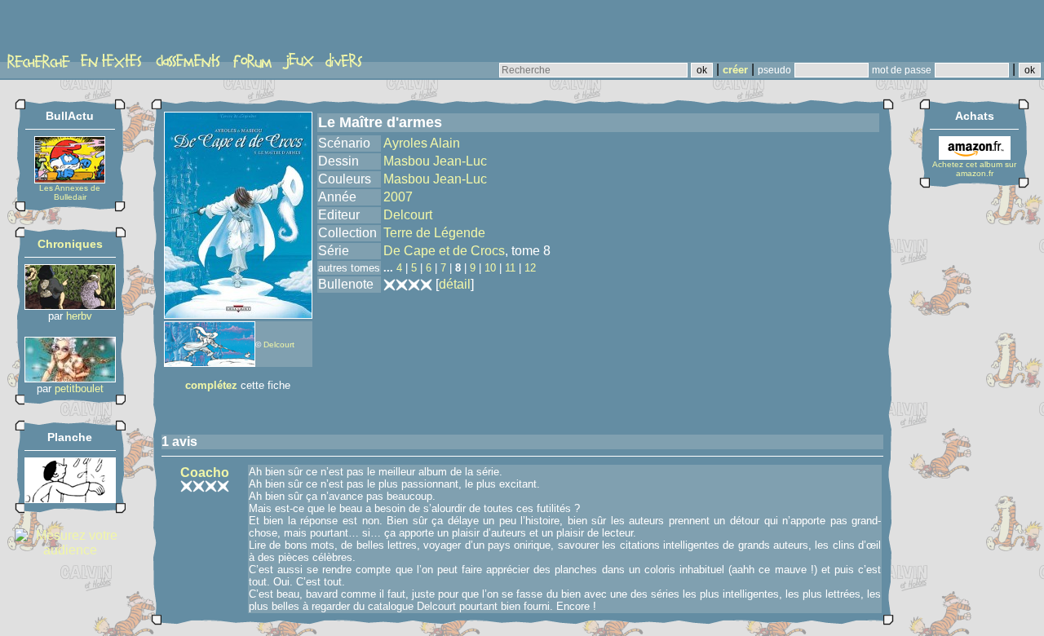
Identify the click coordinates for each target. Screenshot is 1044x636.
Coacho (204, 472)
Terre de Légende (434, 233)
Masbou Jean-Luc (435, 161)
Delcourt (278, 344)
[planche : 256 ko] (209, 362)
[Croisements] (70, 305)
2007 (398, 197)
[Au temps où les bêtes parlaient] (70, 499)
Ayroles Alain (421, 143)
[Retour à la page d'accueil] (69, 30)
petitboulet (79, 388)
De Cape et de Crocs (444, 251)
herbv (79, 316)
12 (530, 268)
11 (510, 268)
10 (490, 268)
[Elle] (70, 378)
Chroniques (70, 243)
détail (455, 284)
